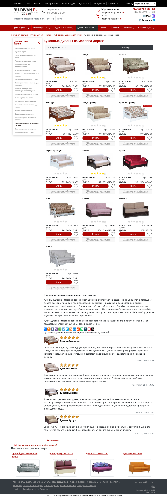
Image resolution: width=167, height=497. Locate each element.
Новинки (17, 485)
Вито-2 (49, 247)
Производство (51, 485)
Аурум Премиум (89, 103)
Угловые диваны (40, 28)
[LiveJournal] (85, 329)
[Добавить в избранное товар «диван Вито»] (76, 234)
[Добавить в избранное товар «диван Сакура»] (113, 234)
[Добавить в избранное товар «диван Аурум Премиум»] (113, 138)
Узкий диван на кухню (23, 110)
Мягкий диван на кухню (24, 98)
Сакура (85, 199)
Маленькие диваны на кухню (26, 94)
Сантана (123, 54)
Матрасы (128, 28)
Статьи (47, 482)
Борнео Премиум (53, 151)
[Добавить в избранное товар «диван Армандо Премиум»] (149, 138)
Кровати (115, 28)
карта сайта (150, 492)
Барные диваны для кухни (25, 129)
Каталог (38, 3)
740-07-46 (143, 9)
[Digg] (92, 329)
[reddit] (78, 329)
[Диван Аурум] (98, 66)
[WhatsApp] (59, 329)
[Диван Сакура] (98, 210)
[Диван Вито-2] (62, 258)
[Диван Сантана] (135, 66)
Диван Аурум (68, 420)
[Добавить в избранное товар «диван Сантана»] (149, 90)
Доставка (84, 3)
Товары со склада (86, 485)
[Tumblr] (52, 329)
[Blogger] (70, 329)
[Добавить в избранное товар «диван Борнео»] (113, 186)
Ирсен (122, 151)
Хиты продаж (69, 3)
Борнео (85, 151)
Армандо (50, 103)
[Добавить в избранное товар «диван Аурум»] (113, 90)
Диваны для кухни (85, 28)
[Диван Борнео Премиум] (62, 162)
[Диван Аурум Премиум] (98, 114)
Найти (59, 19)
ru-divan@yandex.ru (29, 489)
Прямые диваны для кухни (25, 61)
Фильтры (126, 47)
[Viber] (56, 329)
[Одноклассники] (48, 329)
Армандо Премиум (127, 103)
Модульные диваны (63, 28)
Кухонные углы (21, 52)
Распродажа (51, 3)
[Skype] (67, 329)
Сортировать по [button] (55, 47)
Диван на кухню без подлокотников (22, 65)
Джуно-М (123, 199)
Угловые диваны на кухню (25, 70)
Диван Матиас (68, 368)
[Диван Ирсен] (135, 162)
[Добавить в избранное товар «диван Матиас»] (76, 90)
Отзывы (126, 3)
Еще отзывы (52, 440)
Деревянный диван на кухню (26, 79)
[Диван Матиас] (62, 66)
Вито (48, 199)
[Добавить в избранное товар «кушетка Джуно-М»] (149, 234)
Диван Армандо (70, 341)
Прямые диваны (20, 28)
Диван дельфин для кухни (25, 48)
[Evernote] (81, 329)
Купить (58, 90)
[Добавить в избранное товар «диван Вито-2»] (76, 282)
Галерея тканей (68, 485)
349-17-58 (144, 11)
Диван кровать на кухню (24, 114)
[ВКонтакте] (45, 329)
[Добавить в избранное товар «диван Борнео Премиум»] (76, 186)
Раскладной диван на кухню (26, 101)
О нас (27, 3)
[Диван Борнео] (98, 162)
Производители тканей (64, 482)
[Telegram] (63, 329)
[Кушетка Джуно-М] (135, 210)
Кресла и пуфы (145, 28)
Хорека (102, 28)
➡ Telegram (145, 20)
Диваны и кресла (87, 482)
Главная (17, 3)
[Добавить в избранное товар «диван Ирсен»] (149, 186)
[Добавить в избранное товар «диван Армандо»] (76, 138)
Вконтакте (45, 489)
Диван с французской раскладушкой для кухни (25, 90)
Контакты (113, 3)
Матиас (49, 54)
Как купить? (99, 3)
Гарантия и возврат (33, 485)
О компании (103, 482)
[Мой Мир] (74, 329)
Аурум (85, 54)
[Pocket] (89, 329)
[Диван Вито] (62, 210)
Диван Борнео (69, 393)
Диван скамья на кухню (24, 132)
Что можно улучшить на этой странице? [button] (37, 445)
